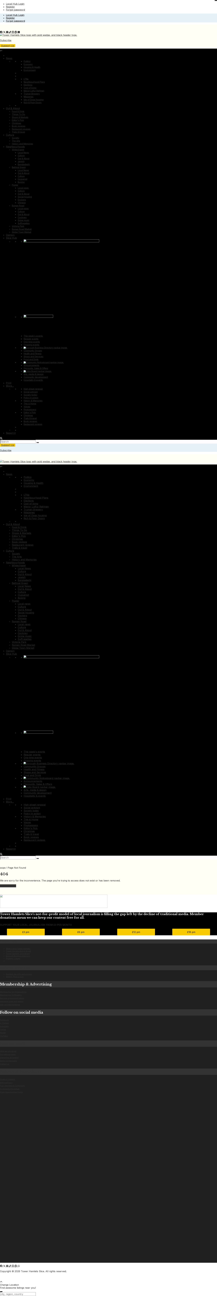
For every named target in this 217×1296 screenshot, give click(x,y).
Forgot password (15, 9)
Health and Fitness (32, 353)
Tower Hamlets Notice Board (18, 951)
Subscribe (5, 40)
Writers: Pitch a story (15, 977)
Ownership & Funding (9, 1057)
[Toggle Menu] (1, 50)
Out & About (13, 108)
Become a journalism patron (12, 998)
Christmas (16, 123)
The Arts (16, 141)
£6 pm (80, 932)
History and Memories (22, 144)
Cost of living (30, 88)
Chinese (22, 202)
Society (15, 138)
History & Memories (33, 400)
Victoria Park (18, 226)
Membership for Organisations (13, 992)
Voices (27, 406)
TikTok (3, 1029)
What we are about (8, 1051)
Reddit (3, 1033)
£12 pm (136, 932)
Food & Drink (18, 111)
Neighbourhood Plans (34, 82)
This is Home (30, 403)
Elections (28, 85)
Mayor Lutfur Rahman (34, 91)
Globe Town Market (21, 232)
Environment (30, 70)
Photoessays (30, 409)
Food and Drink (31, 359)
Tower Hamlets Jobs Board (18, 954)
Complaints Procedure (9, 1089)
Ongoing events (31, 344)
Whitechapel (18, 149)
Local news (23, 188)
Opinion (10, 234)
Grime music (23, 220)
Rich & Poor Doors (32, 102)
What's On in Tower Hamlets (18, 949)
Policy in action (31, 397)
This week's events (33, 336)
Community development (36, 377)
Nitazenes (28, 96)
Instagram (4, 1026)
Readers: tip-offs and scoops (19, 974)
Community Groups (33, 350)
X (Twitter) (4, 1023)
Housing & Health (32, 67)
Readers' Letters (13, 958)
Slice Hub (11, 237)
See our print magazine (10, 1004)
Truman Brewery (32, 93)
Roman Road (18, 205)
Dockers (22, 199)
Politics (27, 61)
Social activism (31, 392)
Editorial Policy (6, 1082)
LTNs (26, 79)
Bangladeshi (24, 164)
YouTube (4, 1036)
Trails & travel (18, 132)
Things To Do (18, 114)
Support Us (7, 45)
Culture (10, 134)
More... (10, 385)
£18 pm (191, 932)
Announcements (31, 365)
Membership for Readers (11, 995)
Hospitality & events (33, 380)
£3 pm (25, 932)
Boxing (21, 182)
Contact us (4, 1064)
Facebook (4, 1020)
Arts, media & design (34, 374)
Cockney (22, 217)
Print (8, 382)
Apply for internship (8, 1061)
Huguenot (22, 179)
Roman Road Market (22, 229)
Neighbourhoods (15, 146)
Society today (30, 395)
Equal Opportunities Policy (11, 1092)
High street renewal (33, 389)
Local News (23, 152)
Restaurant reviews (21, 129)
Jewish (21, 161)
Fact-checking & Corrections (12, 1086)
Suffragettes (24, 223)
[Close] (216, 0)
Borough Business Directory (18, 956)
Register (10, 6)
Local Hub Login (15, 3)
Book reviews (18, 126)
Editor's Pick (18, 120)
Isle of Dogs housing (34, 99)
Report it (11, 433)
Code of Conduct (7, 1079)
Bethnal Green (19, 167)
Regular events (31, 339)
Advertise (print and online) (11, 1001)
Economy (28, 64)
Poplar (15, 185)
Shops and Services (33, 356)
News (9, 58)
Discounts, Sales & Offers (36, 368)
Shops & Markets (20, 117)
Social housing (25, 197)
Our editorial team (8, 1054)
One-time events (32, 342)
